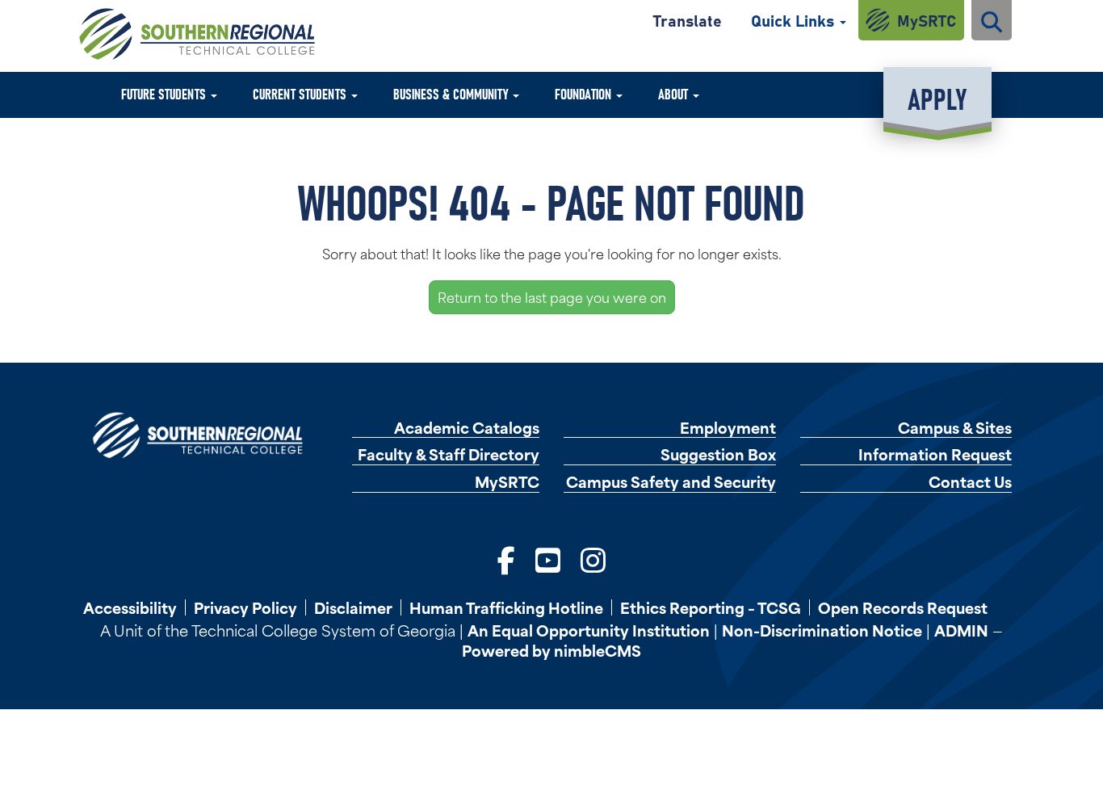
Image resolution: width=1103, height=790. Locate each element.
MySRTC (926, 20)
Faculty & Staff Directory (448, 454)
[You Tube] (547, 557)
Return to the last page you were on (552, 296)
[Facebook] (506, 557)
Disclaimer (353, 607)
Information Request (935, 454)
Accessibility (130, 607)
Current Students (301, 93)
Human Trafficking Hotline (506, 607)
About (674, 93)
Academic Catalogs (466, 428)
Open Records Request (903, 607)
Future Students (165, 93)
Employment (728, 428)
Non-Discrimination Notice (822, 629)
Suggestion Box (718, 454)
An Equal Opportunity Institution (589, 629)
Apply (937, 97)
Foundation (584, 93)
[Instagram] (593, 557)
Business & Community (452, 93)
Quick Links (794, 20)
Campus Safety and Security (671, 482)
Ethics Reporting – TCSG (710, 607)
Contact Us (970, 482)
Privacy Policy (245, 607)
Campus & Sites (955, 428)
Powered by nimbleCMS (551, 650)
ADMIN (961, 629)
